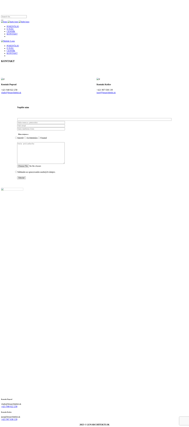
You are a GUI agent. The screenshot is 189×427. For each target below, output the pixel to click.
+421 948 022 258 (9, 406)
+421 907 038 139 (9, 419)
